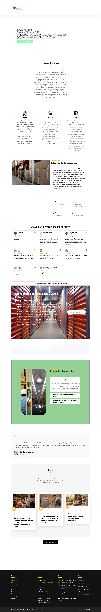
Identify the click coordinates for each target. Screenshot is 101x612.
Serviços (58, 3)
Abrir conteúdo (50, 542)
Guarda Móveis (14, 580)
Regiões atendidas (15, 589)
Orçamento (82, 3)
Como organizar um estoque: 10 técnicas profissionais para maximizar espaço (67, 598)
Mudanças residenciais (43, 591)
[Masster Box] (17, 8)
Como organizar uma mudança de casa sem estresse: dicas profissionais (67, 581)
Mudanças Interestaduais (44, 598)
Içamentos (40, 596)
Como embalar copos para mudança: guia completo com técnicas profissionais (66, 587)
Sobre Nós (39, 411)
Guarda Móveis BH (43, 3)
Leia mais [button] (42, 244)
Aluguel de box (41, 587)
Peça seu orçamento (76, 312)
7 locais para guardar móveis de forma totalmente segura (67, 592)
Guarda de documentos (43, 585)
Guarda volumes (42, 580)
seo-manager (19, 513)
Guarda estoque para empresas (45, 582)
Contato (13, 593)
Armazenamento (20, 514)
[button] (65, 379)
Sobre (51, 3)
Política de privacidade (16, 596)
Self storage (41, 589)
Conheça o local (15, 585)
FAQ (69, 3)
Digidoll (88, 609)
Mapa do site (14, 598)
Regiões (75, 3)
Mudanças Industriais (43, 600)
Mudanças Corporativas (43, 602)
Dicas (55, 513)
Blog (64, 3)
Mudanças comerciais (43, 593)
